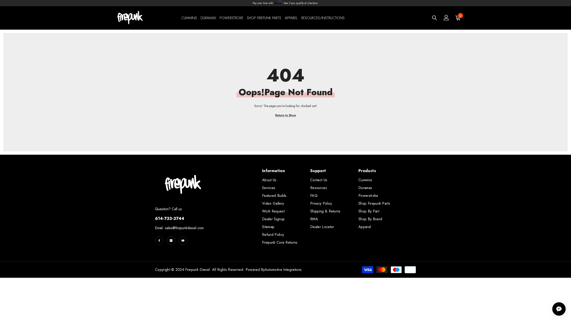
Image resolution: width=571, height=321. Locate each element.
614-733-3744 (169, 218)
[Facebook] (159, 240)
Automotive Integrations (283, 269)
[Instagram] (171, 240)
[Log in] (446, 17)
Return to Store (285, 115)
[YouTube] (183, 240)
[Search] (434, 18)
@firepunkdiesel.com (188, 227)
